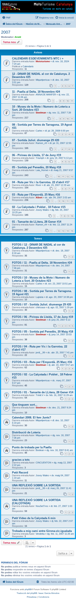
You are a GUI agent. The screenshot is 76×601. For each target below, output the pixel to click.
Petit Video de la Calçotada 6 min (34, 518)
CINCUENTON (43, 462)
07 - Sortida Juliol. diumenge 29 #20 (35, 140)
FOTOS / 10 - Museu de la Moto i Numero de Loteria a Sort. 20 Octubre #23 (41, 279)
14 (67, 231)
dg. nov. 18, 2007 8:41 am (59, 450)
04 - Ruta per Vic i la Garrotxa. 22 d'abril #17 (40, 182)
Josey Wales (42, 210)
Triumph (40, 158)
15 (72, 231)
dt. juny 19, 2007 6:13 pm (59, 158)
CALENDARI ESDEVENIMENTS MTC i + (38, 58)
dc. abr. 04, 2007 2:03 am (58, 197)
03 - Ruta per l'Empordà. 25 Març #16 (36, 194)
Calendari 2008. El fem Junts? (31, 417)
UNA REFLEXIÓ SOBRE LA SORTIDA (36, 485)
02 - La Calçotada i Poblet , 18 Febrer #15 (38, 207)
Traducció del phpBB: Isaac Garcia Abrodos (38, 593)
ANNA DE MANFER (46, 94)
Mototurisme (43, 61)
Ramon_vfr (41, 143)
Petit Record (20, 472)
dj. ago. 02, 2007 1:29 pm (60, 307)
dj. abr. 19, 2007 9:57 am (61, 365)
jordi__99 (40, 352)
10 (67, 101)
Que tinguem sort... (24, 404)
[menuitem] (6, 17)
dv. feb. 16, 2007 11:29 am (59, 395)
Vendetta (40, 534)
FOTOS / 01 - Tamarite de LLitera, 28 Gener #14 (42, 392)
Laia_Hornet (42, 170)
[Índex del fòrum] (38, 7)
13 (72, 176)
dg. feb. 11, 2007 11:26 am (60, 534)
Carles (39, 130)
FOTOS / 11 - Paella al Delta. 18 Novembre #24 (42, 262)
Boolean (40, 450)
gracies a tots (21, 459)
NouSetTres (42, 506)
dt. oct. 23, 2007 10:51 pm (58, 283)
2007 (5, 32)
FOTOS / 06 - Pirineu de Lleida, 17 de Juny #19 (42, 316)
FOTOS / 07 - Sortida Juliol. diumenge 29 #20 (41, 304)
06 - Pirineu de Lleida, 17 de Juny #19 (36, 155)
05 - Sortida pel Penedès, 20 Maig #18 (36, 167)
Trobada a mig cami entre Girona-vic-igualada (42, 531)
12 (67, 176)
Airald (18, 37)
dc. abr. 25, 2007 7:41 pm (60, 352)
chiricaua (40, 307)
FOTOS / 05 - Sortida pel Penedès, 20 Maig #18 (42, 331)
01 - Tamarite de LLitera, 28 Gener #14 (36, 221)
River (38, 185)
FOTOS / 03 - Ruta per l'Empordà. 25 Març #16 (42, 362)
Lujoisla (39, 297)
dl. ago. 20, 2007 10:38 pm (59, 297)
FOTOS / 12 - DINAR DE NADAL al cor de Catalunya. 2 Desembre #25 (38, 246)
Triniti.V (39, 395)
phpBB (28, 589)
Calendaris (28, 66)
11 (72, 101)
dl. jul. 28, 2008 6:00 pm (57, 130)
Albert (39, 197)
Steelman (41, 112)
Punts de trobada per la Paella (32, 447)
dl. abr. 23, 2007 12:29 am (57, 185)
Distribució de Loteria (26, 432)
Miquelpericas (43, 80)
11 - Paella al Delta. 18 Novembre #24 (36, 91)
